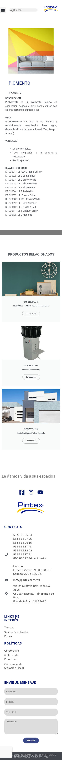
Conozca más (31, 313)
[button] (3, 10)
